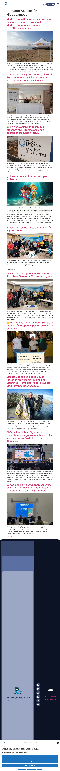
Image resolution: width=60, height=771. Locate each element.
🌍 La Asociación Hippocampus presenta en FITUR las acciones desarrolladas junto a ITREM (25, 129)
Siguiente (49, 537)
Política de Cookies (50, 699)
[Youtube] (38, 704)
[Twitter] (38, 689)
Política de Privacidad (50, 696)
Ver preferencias (30, 765)
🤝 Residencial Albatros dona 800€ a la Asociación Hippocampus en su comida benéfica (30, 325)
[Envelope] (38, 700)
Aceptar (30, 757)
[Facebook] (38, 685)
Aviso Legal (39, 769)
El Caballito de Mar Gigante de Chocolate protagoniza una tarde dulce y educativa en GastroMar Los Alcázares (30, 437)
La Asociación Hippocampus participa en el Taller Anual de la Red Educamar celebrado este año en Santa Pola (29, 487)
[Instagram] (38, 693)
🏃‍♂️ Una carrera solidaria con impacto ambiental (28, 178)
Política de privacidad (31, 769)
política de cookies (22, 769)
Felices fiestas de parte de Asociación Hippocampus (29, 229)
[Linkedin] (38, 697)
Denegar (30, 761)
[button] (57, 743)
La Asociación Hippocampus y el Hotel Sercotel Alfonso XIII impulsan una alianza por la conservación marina (29, 77)
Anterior (10, 537)
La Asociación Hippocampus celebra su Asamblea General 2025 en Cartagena (30, 275)
